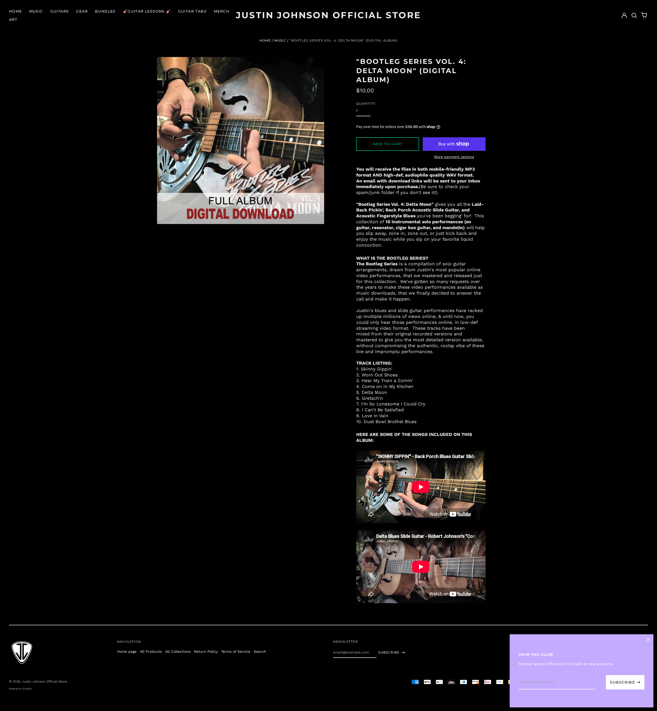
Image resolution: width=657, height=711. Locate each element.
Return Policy (206, 651)
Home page (127, 651)
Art (13, 19)
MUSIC (280, 40)
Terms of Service (235, 651)
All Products (151, 651)
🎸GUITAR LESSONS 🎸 (147, 11)
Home (15, 11)
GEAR (82, 11)
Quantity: (366, 103)
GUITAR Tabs (192, 11)
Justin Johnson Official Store (328, 15)
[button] (634, 15)
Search (260, 651)
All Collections (177, 651)
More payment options (454, 157)
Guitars (59, 11)
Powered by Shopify (20, 688)
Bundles (105, 11)
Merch (221, 11)
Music (36, 11)
